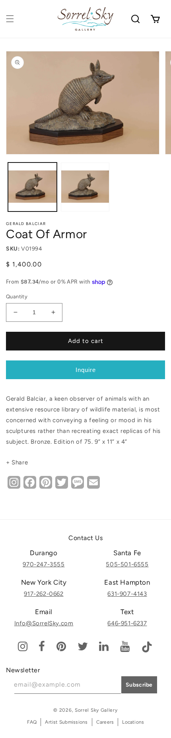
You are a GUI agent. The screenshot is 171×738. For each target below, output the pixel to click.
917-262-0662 (43, 593)
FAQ (32, 722)
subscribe (139, 684)
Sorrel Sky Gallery (96, 710)
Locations (133, 722)
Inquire (86, 369)
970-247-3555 (43, 564)
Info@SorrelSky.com (44, 623)
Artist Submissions (66, 722)
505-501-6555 (127, 564)
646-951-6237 (127, 623)
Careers (105, 722)
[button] (10, 18)
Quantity (16, 297)
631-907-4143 (127, 593)
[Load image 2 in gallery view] (85, 186)
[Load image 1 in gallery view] (32, 186)
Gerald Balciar (26, 223)
